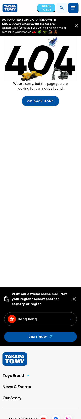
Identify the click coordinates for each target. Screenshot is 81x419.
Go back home (40, 101)
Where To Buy (46, 7)
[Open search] (61, 8)
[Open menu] (73, 8)
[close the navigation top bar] (76, 25)
